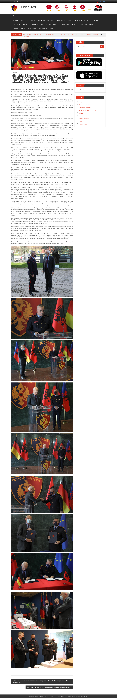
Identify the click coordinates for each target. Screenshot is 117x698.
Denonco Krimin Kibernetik (20, 24)
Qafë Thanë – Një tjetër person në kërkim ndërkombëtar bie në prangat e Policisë (48, 686)
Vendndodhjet (61, 20)
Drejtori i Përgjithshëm (17, 66)
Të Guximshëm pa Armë (45, 29)
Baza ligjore (50, 20)
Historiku (32, 20)
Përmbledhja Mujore (19, 29)
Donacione (75, 24)
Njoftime (31, 66)
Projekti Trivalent (83, 123)
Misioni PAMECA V (84, 117)
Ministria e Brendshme (85, 106)
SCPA (80, 120)
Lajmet (25, 66)
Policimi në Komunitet (87, 24)
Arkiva (80, 101)
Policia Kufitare (50, 24)
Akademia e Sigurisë (84, 104)
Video (69, 20)
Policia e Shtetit (29, 6)
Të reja (15, 20)
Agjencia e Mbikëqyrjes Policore (87, 109)
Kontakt (95, 20)
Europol (81, 115)
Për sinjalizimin (31, 29)
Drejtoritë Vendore (36, 24)
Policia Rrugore (63, 24)
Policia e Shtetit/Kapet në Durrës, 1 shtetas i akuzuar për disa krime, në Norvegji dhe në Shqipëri (48, 34)
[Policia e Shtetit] (13, 16)
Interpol (81, 112)
